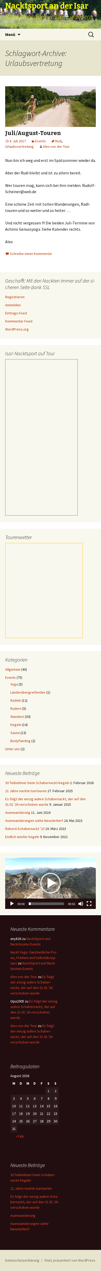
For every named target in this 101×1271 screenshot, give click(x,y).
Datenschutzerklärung (22, 1260)
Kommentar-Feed (18, 321)
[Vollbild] (89, 903)
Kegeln (15, 724)
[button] (50, 883)
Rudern (15, 708)
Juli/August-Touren (33, 133)
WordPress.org (17, 329)
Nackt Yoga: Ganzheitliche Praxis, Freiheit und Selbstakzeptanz (33, 958)
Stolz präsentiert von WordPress (69, 1260)
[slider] (46, 903)
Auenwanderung (17, 812)
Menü (10, 34)
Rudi (58, 141)
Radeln (15, 700)
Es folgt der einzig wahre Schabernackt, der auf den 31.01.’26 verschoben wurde (34, 1202)
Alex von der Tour (56, 146)
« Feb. (20, 1136)
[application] (50, 883)
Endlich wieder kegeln (22, 836)
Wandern (17, 716)
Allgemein (12, 669)
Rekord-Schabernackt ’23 (25, 828)
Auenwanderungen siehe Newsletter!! (34, 820)
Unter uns (12, 749)
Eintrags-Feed (16, 313)
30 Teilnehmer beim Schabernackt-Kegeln (37, 782)
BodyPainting (20, 740)
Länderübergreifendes (28, 692)
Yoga (14, 684)
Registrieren (15, 297)
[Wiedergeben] (12, 903)
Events (40, 141)
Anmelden (13, 305)
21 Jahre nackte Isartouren (26, 791)
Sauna (15, 732)
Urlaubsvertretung (19, 146)
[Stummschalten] (80, 903)
